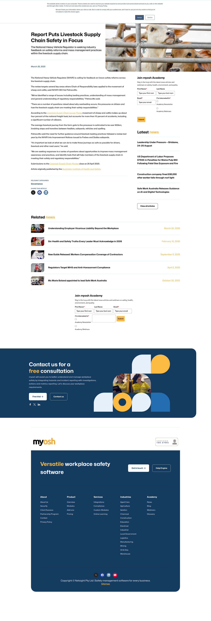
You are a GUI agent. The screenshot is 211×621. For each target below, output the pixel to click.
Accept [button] (139, 17)
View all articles (147, 206)
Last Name (161, 89)
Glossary (151, 514)
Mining (123, 546)
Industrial (124, 530)
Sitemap (105, 584)
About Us (44, 502)
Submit (141, 119)
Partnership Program (49, 514)
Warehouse (125, 554)
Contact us (58, 397)
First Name (142, 89)
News (149, 502)
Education (124, 522)
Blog (149, 506)
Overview (71, 502)
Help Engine (161, 468)
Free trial (37, 397)
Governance (37, 184)
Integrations (99, 502)
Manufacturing (126, 542)
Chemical (124, 514)
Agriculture (125, 506)
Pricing (70, 514)
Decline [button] (150, 17)
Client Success (46, 510)
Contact (43, 518)
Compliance (99, 506)
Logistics (124, 538)
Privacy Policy (46, 522)
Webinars (151, 510)
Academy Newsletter (165, 104)
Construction (126, 518)
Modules (70, 506)
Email (140, 98)
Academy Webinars (164, 111)
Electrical (124, 526)
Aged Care (125, 502)
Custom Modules (101, 510)
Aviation (123, 510)
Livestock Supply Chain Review (64, 164)
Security (43, 506)
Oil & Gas (124, 550)
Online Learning (100, 514)
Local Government (128, 534)
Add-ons (70, 510)
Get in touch (139, 468)
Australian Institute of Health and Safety (81, 169)
